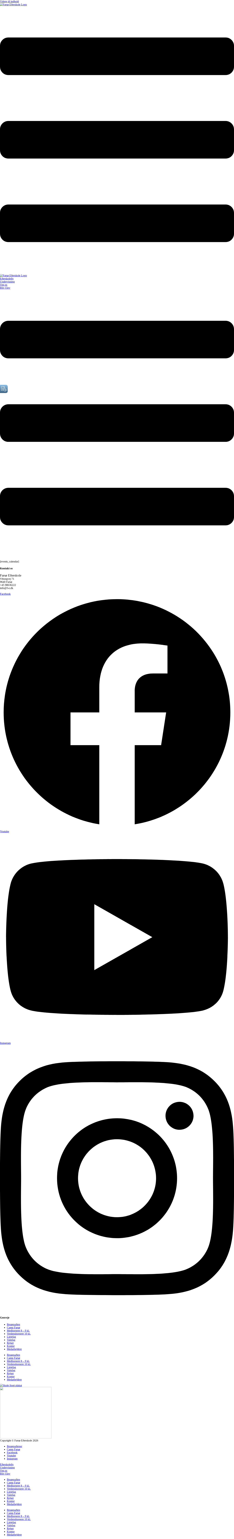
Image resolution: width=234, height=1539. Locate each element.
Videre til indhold (9, 1)
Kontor (11, 1346)
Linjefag (11, 1336)
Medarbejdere (14, 1349)
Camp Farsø (13, 1327)
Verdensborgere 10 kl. (19, 1333)
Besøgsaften (13, 1324)
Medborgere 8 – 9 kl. (18, 1330)
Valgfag (11, 1339)
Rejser (10, 1342)
